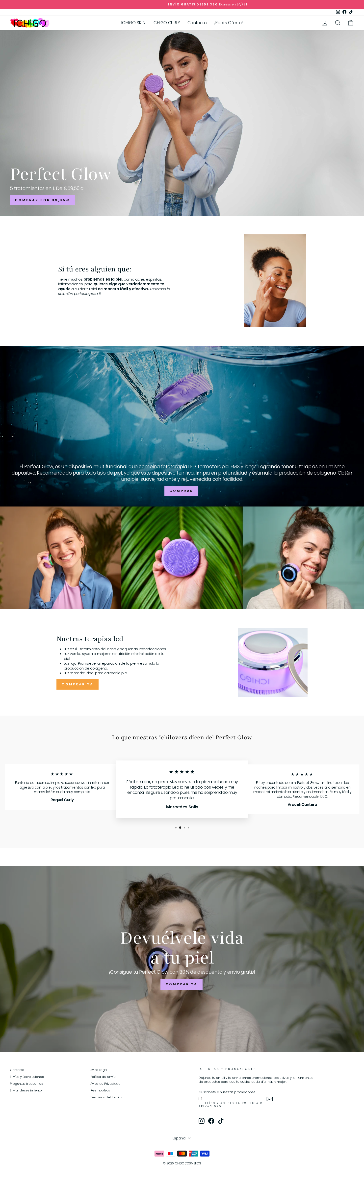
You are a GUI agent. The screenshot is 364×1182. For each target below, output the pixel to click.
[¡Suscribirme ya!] (269, 1099)
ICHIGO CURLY (166, 23)
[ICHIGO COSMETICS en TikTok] (221, 1121)
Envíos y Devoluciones (27, 1077)
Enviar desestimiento (26, 1090)
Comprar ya (77, 684)
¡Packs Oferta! (228, 23)
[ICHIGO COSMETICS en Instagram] (202, 1121)
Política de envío (103, 1077)
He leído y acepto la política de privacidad (232, 1105)
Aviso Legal (98, 1070)
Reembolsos (100, 1090)
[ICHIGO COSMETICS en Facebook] (211, 1121)
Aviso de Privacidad (105, 1084)
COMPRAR (181, 490)
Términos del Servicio (107, 1097)
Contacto (197, 23)
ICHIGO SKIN (133, 23)
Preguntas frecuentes (26, 1084)
